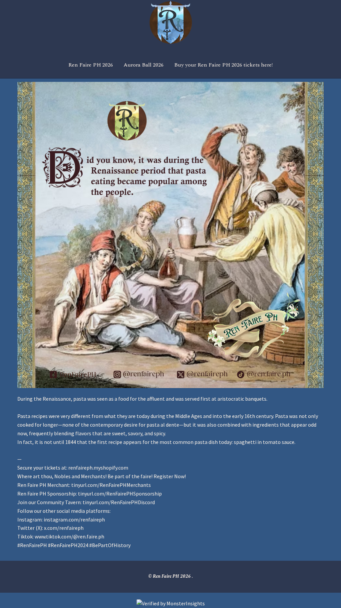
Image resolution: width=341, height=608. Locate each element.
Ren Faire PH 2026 (90, 65)
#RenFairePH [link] (32, 545)
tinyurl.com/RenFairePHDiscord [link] (119, 502)
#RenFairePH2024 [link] (68, 545)
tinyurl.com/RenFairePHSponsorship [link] (120, 493)
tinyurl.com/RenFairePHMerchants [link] (111, 485)
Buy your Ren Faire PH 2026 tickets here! (223, 65)
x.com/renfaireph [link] (64, 527)
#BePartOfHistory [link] (110, 545)
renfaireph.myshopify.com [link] (98, 467)
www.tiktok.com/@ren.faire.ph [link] (69, 536)
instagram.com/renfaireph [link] (74, 519)
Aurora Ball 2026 (144, 65)
